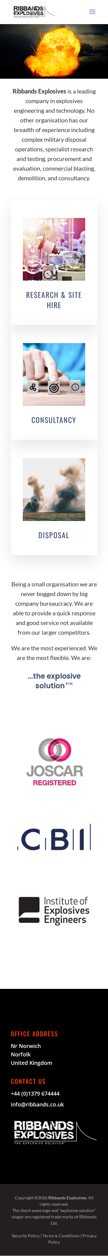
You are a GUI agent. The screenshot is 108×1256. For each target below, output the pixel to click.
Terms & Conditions (61, 1235)
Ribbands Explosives (67, 1197)
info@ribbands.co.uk (37, 1104)
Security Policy (26, 1235)
